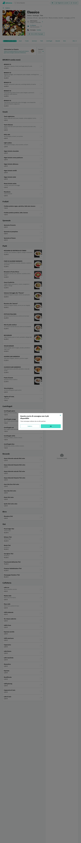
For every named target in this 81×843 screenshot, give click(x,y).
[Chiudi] (60, 415)
